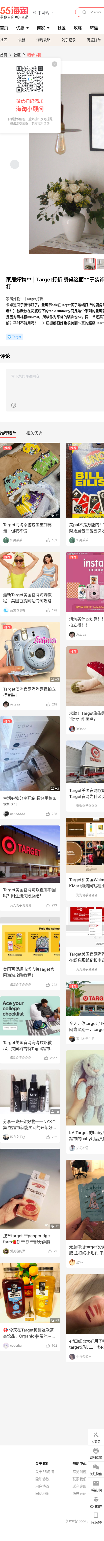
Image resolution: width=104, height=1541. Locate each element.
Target (16, 337)
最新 (21, 40)
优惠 (20, 27)
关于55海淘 (44, 1472)
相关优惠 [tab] (34, 432)
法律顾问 (79, 1494)
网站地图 (42, 1494)
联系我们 (79, 1479)
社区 (3, 40)
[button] (43, 12)
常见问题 (79, 1472)
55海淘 (14, 13)
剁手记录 (69, 40)
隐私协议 (42, 1479)
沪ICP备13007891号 (80, 1521)
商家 (41, 27)
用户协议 (42, 1486)
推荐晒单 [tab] (8, 432)
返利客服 (79, 1486)
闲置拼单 (94, 40)
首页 (3, 55)
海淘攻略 (43, 40)
